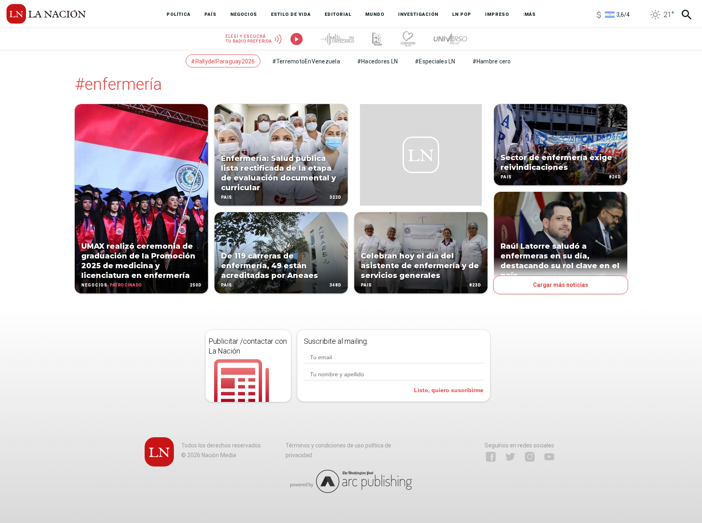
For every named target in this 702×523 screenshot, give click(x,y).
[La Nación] (46, 14)
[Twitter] (510, 456)
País (226, 197)
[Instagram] (529, 456)
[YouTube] (549, 456)
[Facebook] (490, 456)
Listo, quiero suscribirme (448, 390)
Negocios (94, 285)
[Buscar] (687, 15)
